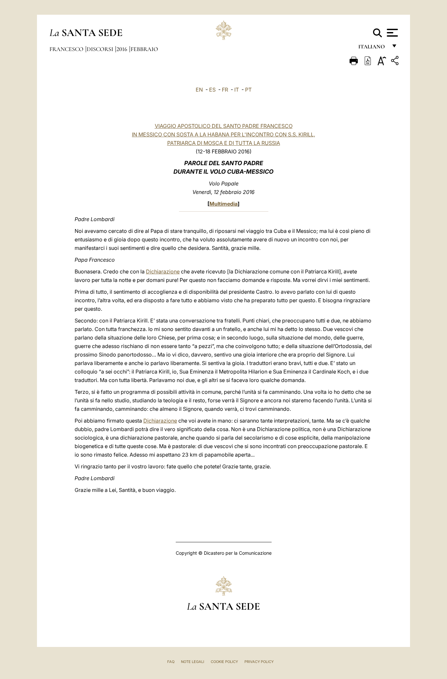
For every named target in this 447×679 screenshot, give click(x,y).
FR (225, 89)
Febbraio (144, 49)
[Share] (395, 61)
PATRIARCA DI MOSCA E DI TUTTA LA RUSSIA (223, 143)
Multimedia (223, 203)
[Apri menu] (391, 32)
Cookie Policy (224, 661)
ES (212, 89)
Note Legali (192, 661)
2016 (122, 49)
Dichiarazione (163, 271)
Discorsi (101, 49)
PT (248, 89)
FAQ (170, 661)
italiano (373, 48)
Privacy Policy (259, 661)
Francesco (67, 49)
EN (199, 89)
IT (236, 89)
